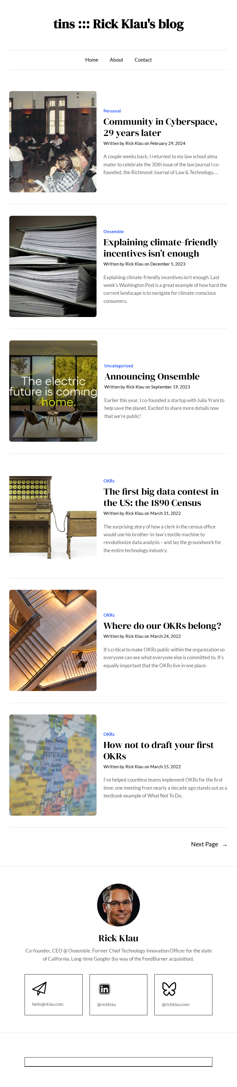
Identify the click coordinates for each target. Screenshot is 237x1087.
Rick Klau (134, 143)
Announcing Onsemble (152, 376)
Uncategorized (118, 365)
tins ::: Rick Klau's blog (118, 23)
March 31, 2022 (165, 513)
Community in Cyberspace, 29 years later (160, 127)
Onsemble (113, 231)
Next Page (209, 844)
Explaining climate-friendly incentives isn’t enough (161, 247)
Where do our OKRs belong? (162, 625)
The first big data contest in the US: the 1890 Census (161, 497)
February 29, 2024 (168, 143)
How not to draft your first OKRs (158, 750)
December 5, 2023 (168, 263)
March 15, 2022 (165, 766)
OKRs (109, 480)
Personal (112, 110)
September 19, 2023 (170, 386)
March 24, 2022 (165, 636)
